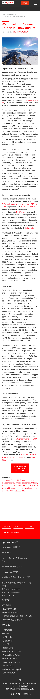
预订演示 (29, 526)
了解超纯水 (8, 630)
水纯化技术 (8, 637)
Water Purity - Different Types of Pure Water (13, 653)
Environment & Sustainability (13, 16)
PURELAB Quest (27, 455)
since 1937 (32, 439)
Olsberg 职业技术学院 (12, 619)
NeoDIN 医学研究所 (12, 612)
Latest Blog (8, 648)
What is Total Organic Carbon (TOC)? (12, 671)
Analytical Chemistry (10, 14)
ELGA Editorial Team (20, 32)
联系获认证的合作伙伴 (11, 532)
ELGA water (21, 212)
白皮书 (6, 633)
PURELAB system (27, 207)
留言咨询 (6, 526)
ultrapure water (22, 439)
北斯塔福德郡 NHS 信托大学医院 (17, 616)
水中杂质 (7, 644)
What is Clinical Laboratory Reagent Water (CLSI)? (11, 662)
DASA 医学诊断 (9, 609)
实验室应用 (8, 640)
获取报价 (18, 526)
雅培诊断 (7, 605)
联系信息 (25, 3)
